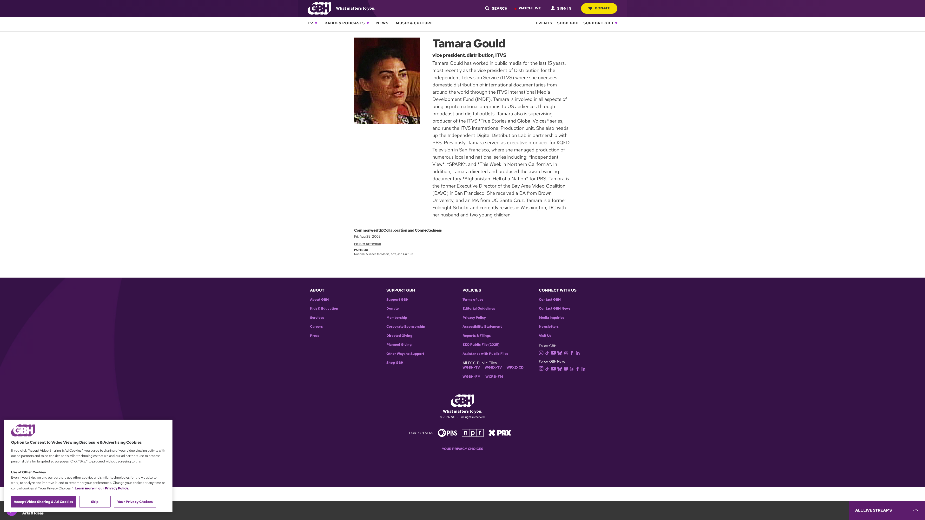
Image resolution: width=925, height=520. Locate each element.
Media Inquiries (551, 318)
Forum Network (367, 244)
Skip (95, 502)
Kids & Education (324, 308)
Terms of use (472, 300)
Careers (316, 327)
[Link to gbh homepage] (319, 8)
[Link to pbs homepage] (447, 432)
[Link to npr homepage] (473, 432)
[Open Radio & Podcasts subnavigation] (368, 23)
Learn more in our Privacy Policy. (102, 488)
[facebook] (572, 352)
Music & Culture (414, 23)
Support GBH (598, 23)
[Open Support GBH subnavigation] (616, 23)
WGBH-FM (471, 377)
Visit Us (545, 336)
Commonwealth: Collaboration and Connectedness (398, 230)
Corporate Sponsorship (405, 327)
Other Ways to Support (405, 354)
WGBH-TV (471, 367)
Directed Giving (399, 336)
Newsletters (549, 327)
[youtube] (553, 352)
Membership (396, 318)
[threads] (566, 352)
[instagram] (541, 352)
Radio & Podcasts (344, 23)
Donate (602, 8)
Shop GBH (568, 23)
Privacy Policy (474, 318)
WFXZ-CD (515, 367)
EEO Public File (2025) (481, 345)
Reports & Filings (476, 336)
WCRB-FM (494, 377)
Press (314, 336)
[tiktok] (547, 352)
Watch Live (530, 8)
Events (544, 23)
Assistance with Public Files (485, 354)
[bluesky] (559, 352)
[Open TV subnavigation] (316, 23)
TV (310, 23)
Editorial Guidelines (478, 308)
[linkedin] (577, 352)
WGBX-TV (493, 367)
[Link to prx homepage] (500, 432)
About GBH (319, 300)
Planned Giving (399, 345)
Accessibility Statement (482, 327)
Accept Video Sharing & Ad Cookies (43, 502)
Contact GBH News (554, 308)
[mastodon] (566, 368)
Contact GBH (550, 300)
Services (317, 318)
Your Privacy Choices (462, 449)
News (382, 23)
